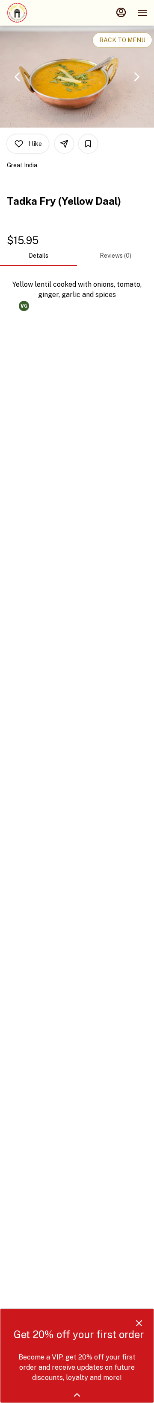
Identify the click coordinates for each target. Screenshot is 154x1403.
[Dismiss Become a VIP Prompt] (139, 1323)
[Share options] (64, 143)
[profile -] (121, 12)
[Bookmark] (88, 143)
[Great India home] (44, 12)
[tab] (38, 255)
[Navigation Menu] (142, 13)
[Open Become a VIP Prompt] (77, 1395)
